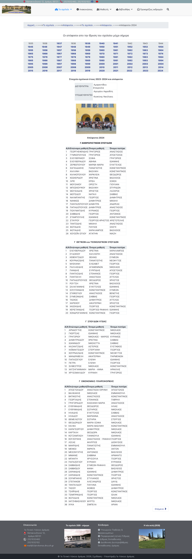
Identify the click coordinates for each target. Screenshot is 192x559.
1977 (59, 57)
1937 (59, 43)
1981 (115, 57)
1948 (73, 46)
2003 (145, 64)
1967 (59, 53)
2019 (87, 70)
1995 (30, 64)
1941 (115, 43)
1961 (115, 50)
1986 (45, 60)
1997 (59, 64)
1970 (101, 53)
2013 (145, 67)
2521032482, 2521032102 (77, 1)
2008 (73, 67)
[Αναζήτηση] (168, 9)
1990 (101, 60)
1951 (115, 46)
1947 (59, 46)
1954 (160, 46)
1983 (145, 57)
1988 (73, 60)
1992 (129, 60)
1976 (45, 57)
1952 (129, 46)
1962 (129, 50)
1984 (160, 57)
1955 (30, 50)
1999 (87, 64)
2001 (115, 64)
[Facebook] (92, 1)
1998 (73, 64)
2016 (45, 70)
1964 (160, 50)
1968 (73, 53)
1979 (87, 57)
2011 (115, 67)
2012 (129, 67)
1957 (59, 50)
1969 (87, 53)
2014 (160, 67)
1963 (145, 50)
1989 (87, 60)
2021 (115, 70)
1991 (115, 60)
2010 (101, 67)
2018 (73, 70)
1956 (45, 50)
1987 (59, 60)
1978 (73, 57)
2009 (87, 67)
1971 (115, 53)
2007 (59, 67)
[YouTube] (97, 1)
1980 (101, 57)
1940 (101, 43)
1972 (129, 53)
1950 (101, 46)
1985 (30, 60)
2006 (45, 67)
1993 (145, 60)
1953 (145, 46)
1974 (160, 53)
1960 (101, 50)
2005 (30, 67)
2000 (102, 64)
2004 (161, 64)
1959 (87, 50)
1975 (30, 57)
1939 (87, 43)
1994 (160, 60)
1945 (30, 46)
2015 (30, 70)
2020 (102, 70)
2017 (59, 70)
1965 (30, 53)
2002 (130, 64)
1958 (73, 50)
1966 (45, 53)
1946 (45, 46)
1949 (87, 46)
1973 (145, 53)
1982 (129, 57)
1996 (45, 64)
